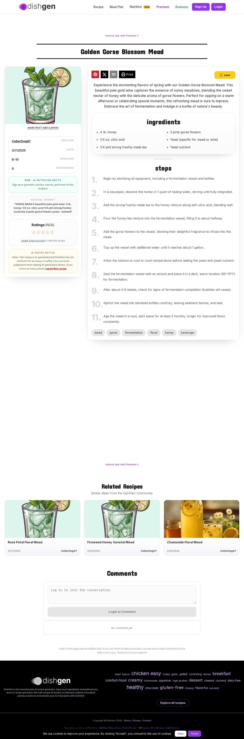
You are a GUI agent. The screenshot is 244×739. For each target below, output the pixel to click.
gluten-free (172, 687)
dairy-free (234, 680)
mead (98, 332)
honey (169, 332)
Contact (147, 720)
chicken (140, 673)
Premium (163, 7)
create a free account (33, 240)
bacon (126, 674)
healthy (135, 687)
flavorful (201, 688)
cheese (209, 680)
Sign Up (201, 6)
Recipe (98, 7)
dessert (196, 680)
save (227, 75)
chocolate (151, 688)
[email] (113, 75)
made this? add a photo (43, 127)
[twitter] (104, 75)
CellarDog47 (21, 141)
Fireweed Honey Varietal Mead (110, 542)
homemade (150, 680)
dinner (207, 674)
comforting (195, 674)
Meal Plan (117, 7)
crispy (166, 674)
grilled (183, 674)
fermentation (134, 332)
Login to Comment (122, 611)
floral (153, 332)
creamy (135, 680)
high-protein (180, 680)
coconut (221, 680)
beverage (187, 332)
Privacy (136, 720)
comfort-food (116, 680)
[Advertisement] (122, 24)
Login (218, 6)
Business (181, 7)
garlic (174, 674)
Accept (194, 733)
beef (118, 674)
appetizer (165, 680)
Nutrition (139, 7)
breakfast (222, 673)
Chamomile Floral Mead (184, 542)
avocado (214, 688)
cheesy (189, 688)
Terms (127, 720)
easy (156, 673)
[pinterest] (95, 75)
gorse (113, 332)
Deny (180, 733)
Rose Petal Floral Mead (25, 542)
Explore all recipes (172, 702)
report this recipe (56, 268)
